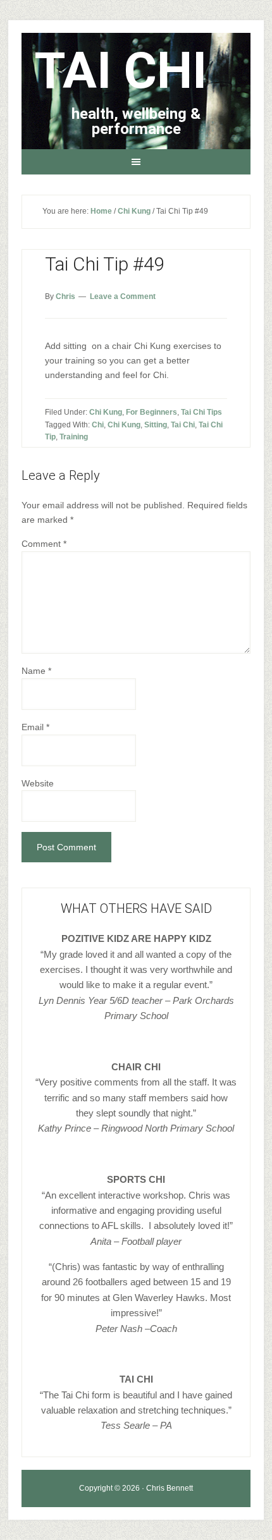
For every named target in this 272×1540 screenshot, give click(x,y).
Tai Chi (183, 424)
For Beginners (151, 412)
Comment (44, 544)
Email (35, 727)
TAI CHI (120, 71)
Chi (98, 424)
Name (36, 671)
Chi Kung (105, 412)
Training (73, 436)
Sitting (155, 424)
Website (38, 783)
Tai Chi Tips (201, 412)
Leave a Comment (123, 296)
